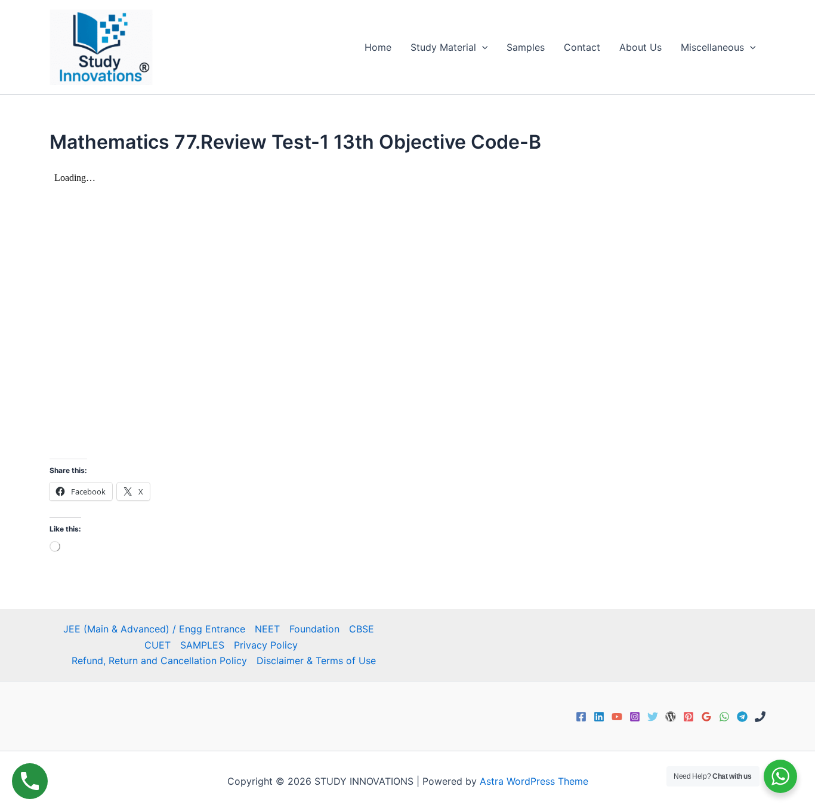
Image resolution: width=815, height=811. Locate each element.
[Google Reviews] (706, 716)
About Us (640, 47)
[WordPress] (670, 716)
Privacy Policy (266, 645)
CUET (157, 645)
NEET (267, 629)
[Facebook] (581, 716)
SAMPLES (202, 645)
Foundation (314, 629)
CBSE (361, 629)
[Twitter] (652, 716)
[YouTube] (617, 716)
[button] (482, 47)
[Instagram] (634, 716)
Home (378, 47)
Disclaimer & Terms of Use (316, 660)
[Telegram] (742, 716)
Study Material (443, 47)
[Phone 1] (760, 716)
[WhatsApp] (724, 716)
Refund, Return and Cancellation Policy (159, 660)
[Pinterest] (688, 716)
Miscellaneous (712, 47)
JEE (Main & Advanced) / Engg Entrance (154, 629)
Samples (526, 47)
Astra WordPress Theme (534, 781)
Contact (582, 47)
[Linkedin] (599, 716)
